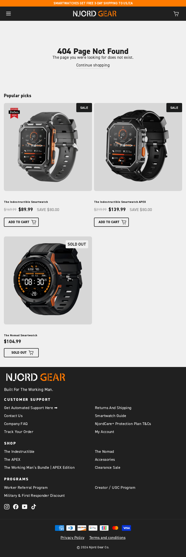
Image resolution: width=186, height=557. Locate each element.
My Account (104, 431)
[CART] (176, 14)
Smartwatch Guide (110, 415)
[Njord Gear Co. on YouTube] (24, 506)
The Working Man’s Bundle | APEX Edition (39, 467)
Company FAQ (16, 423)
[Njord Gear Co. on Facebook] (15, 506)
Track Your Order (18, 431)
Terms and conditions (107, 537)
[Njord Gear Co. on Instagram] (6, 506)
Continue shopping (93, 65)
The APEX (12, 459)
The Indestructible (19, 451)
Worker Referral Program (26, 487)
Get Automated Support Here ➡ (30, 407)
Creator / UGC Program (115, 487)
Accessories (105, 459)
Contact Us (13, 415)
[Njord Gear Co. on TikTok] (33, 506)
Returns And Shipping (113, 407)
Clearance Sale (107, 467)
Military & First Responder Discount (34, 495)
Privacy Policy (73, 537)
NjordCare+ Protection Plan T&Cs (123, 423)
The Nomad (104, 451)
